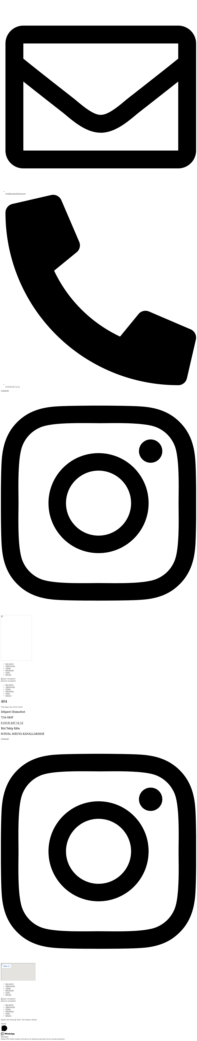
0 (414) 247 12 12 (12, 722)
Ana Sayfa (9, 664)
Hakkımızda (10, 666)
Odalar (8, 668)
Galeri (7, 673)
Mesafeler (9, 670)
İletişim (8, 675)
